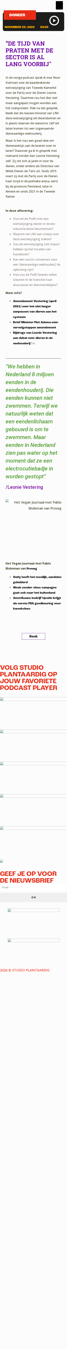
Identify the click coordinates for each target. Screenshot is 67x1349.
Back (33, 636)
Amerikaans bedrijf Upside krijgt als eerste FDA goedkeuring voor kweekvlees (37, 603)
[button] (59, 5)
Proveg (32, 569)
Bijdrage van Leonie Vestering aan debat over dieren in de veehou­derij (35, 338)
